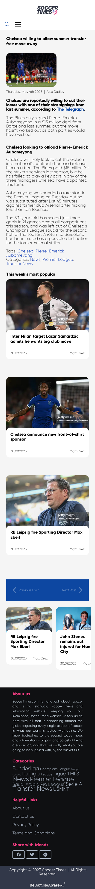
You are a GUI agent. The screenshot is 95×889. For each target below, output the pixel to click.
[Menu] (18, 24)
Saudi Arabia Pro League (38, 784)
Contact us (23, 816)
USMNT (61, 789)
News (35, 259)
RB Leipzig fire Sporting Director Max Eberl (27, 641)
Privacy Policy (25, 824)
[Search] (7, 24)
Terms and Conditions (33, 833)
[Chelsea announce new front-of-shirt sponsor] (47, 423)
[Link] (47, 10)
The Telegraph (70, 109)
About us (21, 808)
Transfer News (19, 263)
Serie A (74, 784)
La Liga (31, 774)
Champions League (55, 769)
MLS (74, 774)
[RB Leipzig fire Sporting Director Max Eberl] (47, 521)
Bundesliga (25, 768)
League (46, 774)
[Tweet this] (32, 854)
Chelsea (26, 251)
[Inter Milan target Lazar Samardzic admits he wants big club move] (47, 325)
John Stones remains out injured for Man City (75, 644)
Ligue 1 (61, 774)
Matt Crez (40, 658)
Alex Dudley (55, 91)
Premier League (57, 259)
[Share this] (18, 854)
